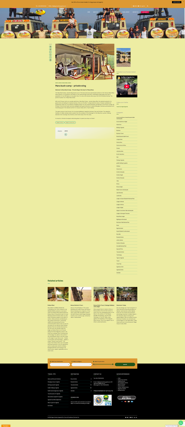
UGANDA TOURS (104, 12)
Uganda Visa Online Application (54, 399)
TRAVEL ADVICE (125, 12)
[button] (181, 423)
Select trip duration (99, 361)
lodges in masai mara (70, 122)
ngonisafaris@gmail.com (99, 383)
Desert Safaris (121, 385)
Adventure (118, 124)
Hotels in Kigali (119, 175)
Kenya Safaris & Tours (77, 305)
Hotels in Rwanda (120, 178)
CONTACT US (135, 12)
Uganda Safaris (119, 269)
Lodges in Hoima (120, 204)
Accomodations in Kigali (121, 121)
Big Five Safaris (121, 384)
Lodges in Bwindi (120, 201)
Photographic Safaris (123, 382)
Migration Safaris (122, 388)
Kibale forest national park (122, 189)
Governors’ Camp (121, 305)
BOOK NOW (176, 2)
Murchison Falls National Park (122, 222)
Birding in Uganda (120, 127)
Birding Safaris (121, 390)
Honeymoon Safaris (122, 379)
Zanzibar (118, 272)
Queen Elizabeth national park (123, 231)
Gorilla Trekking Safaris (123, 387)
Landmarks (118, 195)
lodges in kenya (60, 122)
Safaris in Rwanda (120, 243)
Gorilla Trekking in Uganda (53, 387)
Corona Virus (119, 142)
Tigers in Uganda (120, 258)
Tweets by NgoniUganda (122, 106)
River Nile (118, 234)
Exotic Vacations (120, 154)
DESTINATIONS (115, 12)
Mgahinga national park (121, 219)
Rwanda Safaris (120, 237)
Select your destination (57, 361)
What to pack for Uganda (53, 402)
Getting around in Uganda (53, 385)
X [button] (183, 1)
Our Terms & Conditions (67, 417)
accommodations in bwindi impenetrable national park (125, 118)
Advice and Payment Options (54, 379)
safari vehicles (119, 240)
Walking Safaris (121, 381)
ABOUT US (95, 12)
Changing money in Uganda (54, 382)
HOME (89, 12)
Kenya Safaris (74, 379)
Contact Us (76, 417)
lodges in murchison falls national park (124, 210)
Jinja (117, 181)
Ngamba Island (119, 228)
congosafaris (119, 139)
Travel (117, 261)
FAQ (117, 157)
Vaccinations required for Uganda (55, 396)
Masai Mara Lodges (66, 82)
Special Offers (119, 249)
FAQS (119, 378)
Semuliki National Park (121, 246)
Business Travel (119, 133)
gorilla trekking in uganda (121, 163)
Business (118, 130)
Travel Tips (118, 263)
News (117, 225)
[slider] (93, 364)
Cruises (118, 148)
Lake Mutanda (119, 192)
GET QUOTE (145, 12)
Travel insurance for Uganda (54, 393)
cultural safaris (119, 151)
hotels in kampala (120, 172)
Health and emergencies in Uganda (55, 390)
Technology (119, 255)
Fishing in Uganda (120, 160)
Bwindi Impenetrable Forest (122, 136)
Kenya (117, 183)
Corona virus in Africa (121, 145)
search (125, 364)
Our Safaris (50, 405)
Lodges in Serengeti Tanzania (122, 213)
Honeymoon (119, 169)
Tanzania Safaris (120, 252)
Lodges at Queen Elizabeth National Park (125, 198)
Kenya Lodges (58, 82)
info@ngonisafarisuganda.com (104, 382)
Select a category (77, 361)
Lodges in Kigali (119, 207)
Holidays (118, 166)
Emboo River (51, 305)
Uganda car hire (119, 266)
